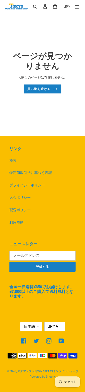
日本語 (29, 327)
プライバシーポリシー (27, 185)
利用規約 (16, 222)
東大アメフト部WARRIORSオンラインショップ (47, 371)
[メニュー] (77, 6)
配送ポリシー (20, 210)
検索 (13, 160)
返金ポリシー (20, 197)
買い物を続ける (39, 89)
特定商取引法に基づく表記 (30, 173)
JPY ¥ (53, 327)
